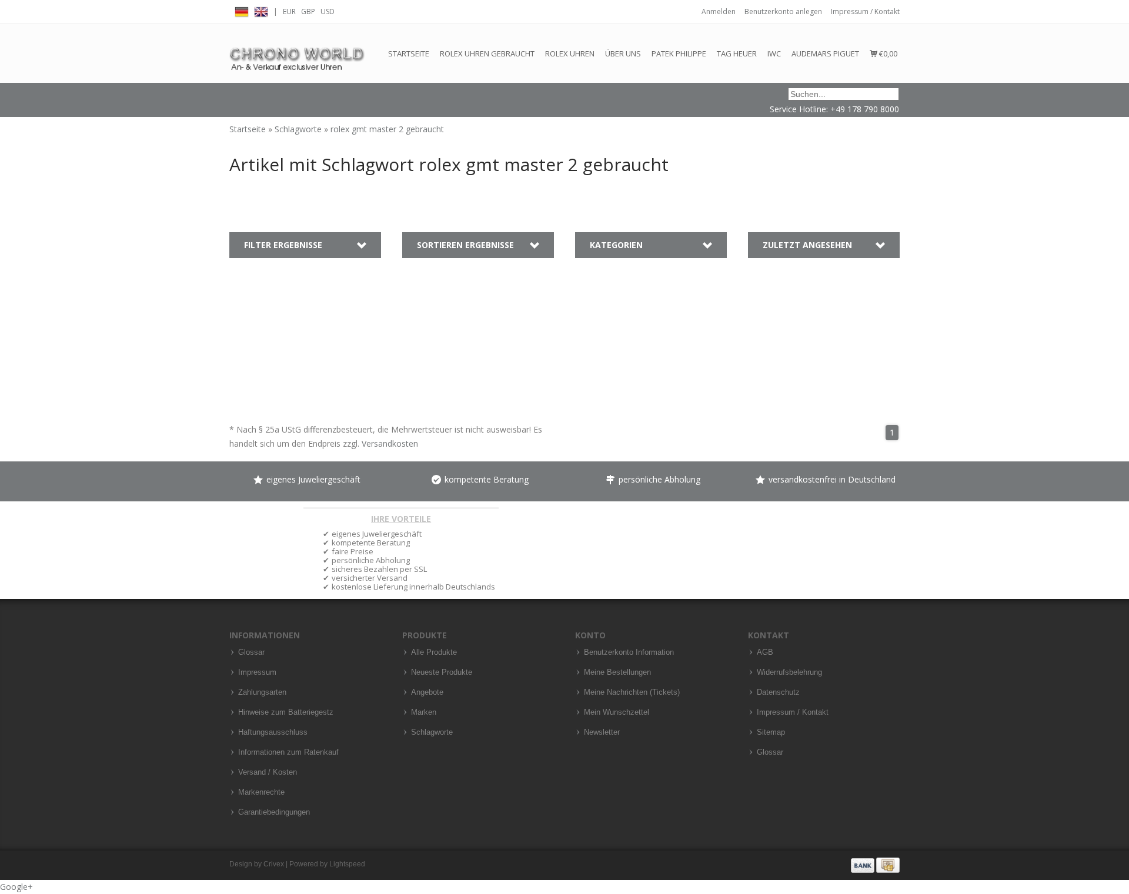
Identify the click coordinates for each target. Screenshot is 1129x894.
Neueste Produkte (441, 672)
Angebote (427, 692)
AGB (765, 652)
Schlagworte (299, 129)
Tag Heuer (737, 53)
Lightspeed (347, 864)
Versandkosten (390, 443)
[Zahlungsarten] (875, 864)
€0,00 (887, 53)
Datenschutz (778, 692)
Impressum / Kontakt (865, 11)
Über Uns (623, 53)
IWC (774, 53)
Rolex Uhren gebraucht (487, 53)
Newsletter (602, 732)
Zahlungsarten (262, 692)
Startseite (408, 53)
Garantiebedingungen (274, 812)
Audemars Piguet (825, 53)
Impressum (257, 672)
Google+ (16, 886)
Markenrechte (261, 792)
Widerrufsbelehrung (789, 672)
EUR (289, 11)
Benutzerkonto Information (629, 652)
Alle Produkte (434, 652)
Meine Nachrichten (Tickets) (632, 692)
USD (327, 11)
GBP (308, 11)
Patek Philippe (679, 53)
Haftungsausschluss (273, 732)
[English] (261, 10)
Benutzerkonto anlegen (783, 11)
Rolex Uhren (569, 53)
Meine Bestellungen (617, 672)
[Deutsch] (242, 10)
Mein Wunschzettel (616, 712)
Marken (423, 712)
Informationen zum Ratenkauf (288, 752)
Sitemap (771, 732)
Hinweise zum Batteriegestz (285, 712)
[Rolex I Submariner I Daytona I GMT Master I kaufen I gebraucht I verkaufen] (297, 53)
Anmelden (719, 11)
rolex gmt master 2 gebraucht (387, 129)
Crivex (273, 864)
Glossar (251, 652)
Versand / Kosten (267, 772)
